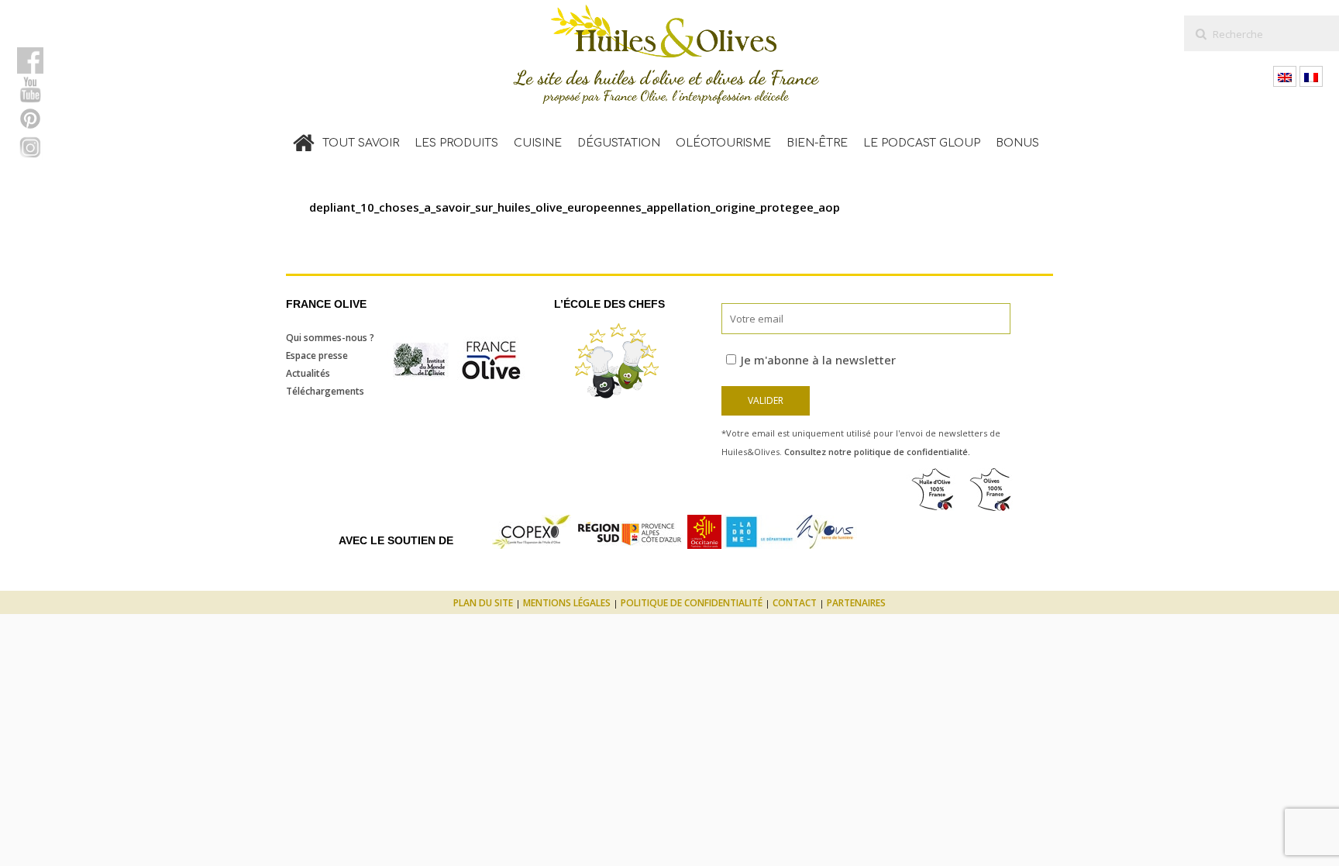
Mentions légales (567, 602)
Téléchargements (325, 391)
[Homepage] (304, 139)
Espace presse (317, 355)
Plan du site (483, 602)
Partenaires (856, 602)
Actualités (308, 373)
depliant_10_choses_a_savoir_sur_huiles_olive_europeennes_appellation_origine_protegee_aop (574, 207)
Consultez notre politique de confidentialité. (877, 451)
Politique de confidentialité (691, 602)
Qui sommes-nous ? (330, 337)
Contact (795, 602)
